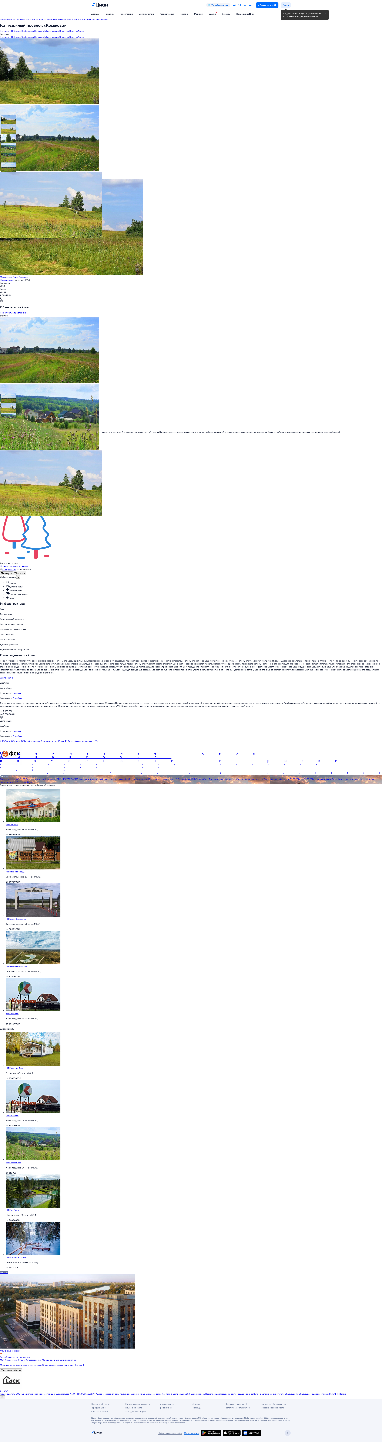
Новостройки (126, 13)
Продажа (109, 13)
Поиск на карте (166, 1403)
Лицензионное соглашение (177, 1420)
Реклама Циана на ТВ (236, 1403)
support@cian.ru (114, 1422)
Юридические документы (137, 1403)
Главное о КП (6, 31)
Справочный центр (100, 1403)
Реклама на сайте (133, 1407)
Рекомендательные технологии (172, 1422)
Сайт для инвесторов (135, 1411)
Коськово (23, 276)
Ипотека (184, 13)
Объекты (17, 31)
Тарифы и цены (98, 1407)
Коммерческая (167, 13)
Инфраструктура (51, 31)
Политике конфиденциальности (271, 1420)
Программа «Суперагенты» (273, 1403)
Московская (6, 276)
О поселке (64, 31)
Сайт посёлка (6, 677)
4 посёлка (16, 692)
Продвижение (165, 1407)
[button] (5, 119)
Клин (15, 276)
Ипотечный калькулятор (238, 1407)
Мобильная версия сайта (170, 1432)
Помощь (196, 1407)
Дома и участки (146, 13)
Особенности (27, 31)
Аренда (95, 13)
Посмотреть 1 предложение (13, 312)
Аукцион (196, 1403)
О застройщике (76, 31)
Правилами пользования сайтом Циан (120, 1420)
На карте (38, 31)
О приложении (191, 1432)
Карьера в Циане (99, 1411)
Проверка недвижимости (272, 1407)
